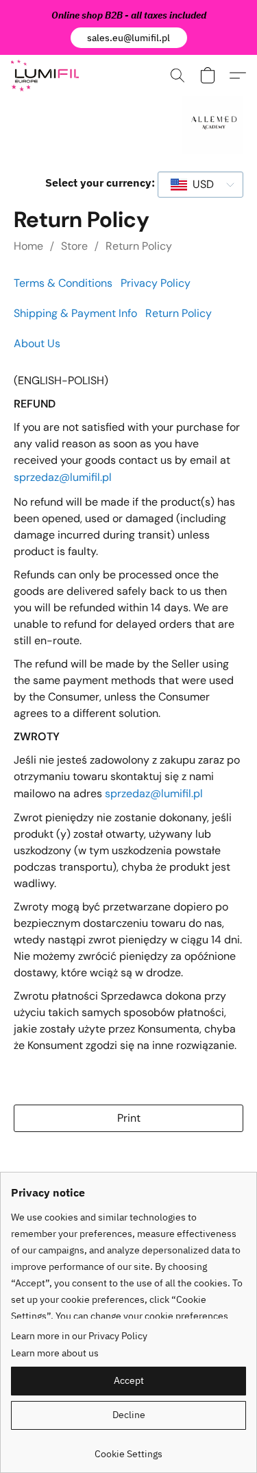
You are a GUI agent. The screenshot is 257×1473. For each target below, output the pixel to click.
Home (28, 246)
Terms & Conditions (63, 283)
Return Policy (139, 246)
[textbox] (199, 185)
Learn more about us (55, 1353)
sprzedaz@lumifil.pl (63, 477)
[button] (129, 37)
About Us (37, 343)
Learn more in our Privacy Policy (79, 1336)
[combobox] (200, 185)
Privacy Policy (156, 283)
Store (74, 246)
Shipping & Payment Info (75, 313)
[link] (128, 1448)
